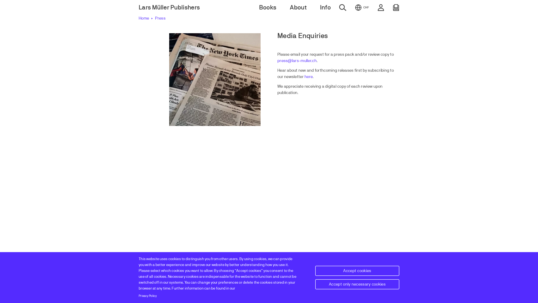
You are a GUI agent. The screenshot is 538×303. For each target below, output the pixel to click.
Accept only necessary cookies (357, 284)
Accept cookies (357, 270)
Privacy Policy (148, 296)
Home (144, 18)
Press (160, 18)
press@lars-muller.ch (297, 60)
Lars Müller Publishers (169, 7)
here (309, 76)
